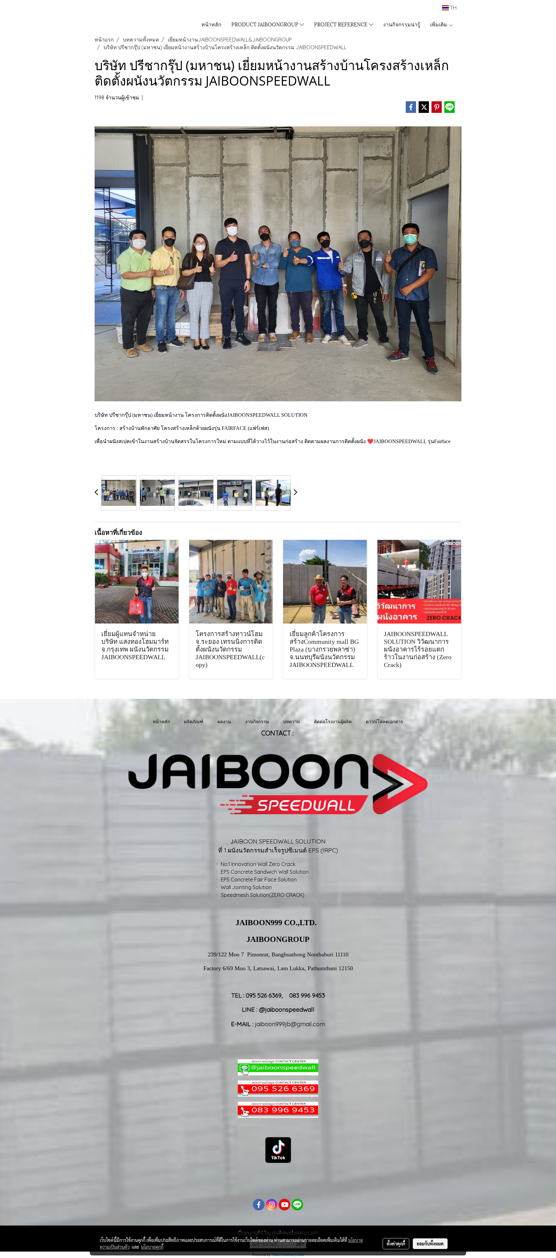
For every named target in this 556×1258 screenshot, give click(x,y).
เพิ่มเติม (439, 24)
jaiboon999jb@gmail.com (290, 1024)
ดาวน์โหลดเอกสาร (384, 721)
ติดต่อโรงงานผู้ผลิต (333, 721)
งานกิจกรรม (257, 721)
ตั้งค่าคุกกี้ (396, 1243)
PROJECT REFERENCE (341, 24)
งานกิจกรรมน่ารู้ (401, 24)
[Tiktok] (278, 1149)
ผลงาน (224, 721)
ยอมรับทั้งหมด (430, 1243)
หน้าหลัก (211, 24)
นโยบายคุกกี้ (152, 1247)
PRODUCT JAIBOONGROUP (265, 24)
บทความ (291, 721)
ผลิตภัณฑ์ (193, 721)
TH (453, 8)
